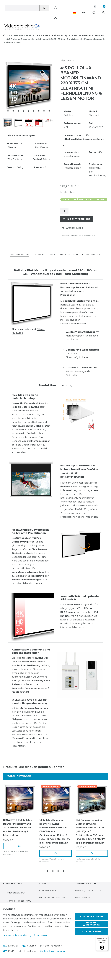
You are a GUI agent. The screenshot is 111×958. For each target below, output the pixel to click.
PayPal (12, 951)
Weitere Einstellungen (52, 951)
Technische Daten (44, 255)
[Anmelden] (56, 8)
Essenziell (13, 945)
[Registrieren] (56, 17)
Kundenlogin (47, 890)
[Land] (74, 12)
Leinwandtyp (60, 35)
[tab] (19, 255)
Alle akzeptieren (91, 916)
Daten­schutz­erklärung (19, 935)
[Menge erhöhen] (71, 211)
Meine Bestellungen (52, 897)
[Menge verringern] (76, 211)
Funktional (30, 951)
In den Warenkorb (79, 219)
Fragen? (64, 255)
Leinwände (41, 35)
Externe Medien (53, 945)
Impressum (43, 935)
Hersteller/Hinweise (87, 255)
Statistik (31, 945)
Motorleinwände (81, 35)
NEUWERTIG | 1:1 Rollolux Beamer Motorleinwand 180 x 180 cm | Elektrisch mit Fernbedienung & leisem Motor (17, 828)
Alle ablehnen (91, 931)
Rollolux (99, 35)
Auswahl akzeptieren (91, 923)
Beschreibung (19, 255)
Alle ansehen (97, 776)
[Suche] (44, 8)
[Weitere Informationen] (63, 145)
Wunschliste (74, 228)
